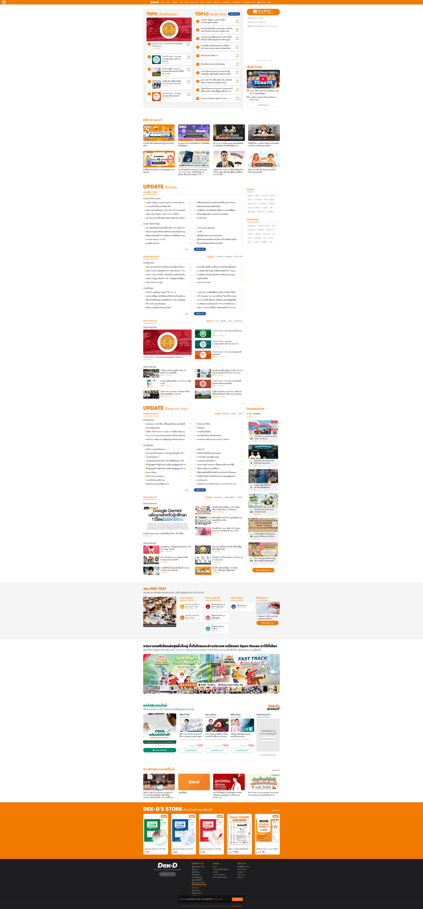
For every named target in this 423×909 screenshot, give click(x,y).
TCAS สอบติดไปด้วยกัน (221, 869)
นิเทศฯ (265, 208)
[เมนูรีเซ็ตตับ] (194, 782)
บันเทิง (240, 414)
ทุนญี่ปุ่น (264, 242)
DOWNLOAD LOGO (167, 874)
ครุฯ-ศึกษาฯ (263, 204)
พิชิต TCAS (185, 715)
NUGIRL (209, 2)
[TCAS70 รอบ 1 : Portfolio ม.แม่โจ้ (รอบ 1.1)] (203, 334)
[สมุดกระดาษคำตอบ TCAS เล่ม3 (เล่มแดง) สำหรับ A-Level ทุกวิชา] (211, 830)
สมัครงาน (195, 869)
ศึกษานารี (270, 230)
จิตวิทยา (258, 208)
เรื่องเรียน (223, 321)
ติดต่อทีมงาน (196, 875)
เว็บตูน (175, 2)
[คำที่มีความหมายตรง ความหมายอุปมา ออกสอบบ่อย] (159, 159)
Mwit (274, 226)
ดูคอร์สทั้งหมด (191, 750)
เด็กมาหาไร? (241, 869)
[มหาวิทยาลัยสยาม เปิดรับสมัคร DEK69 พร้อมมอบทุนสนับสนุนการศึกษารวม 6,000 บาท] (229, 782)
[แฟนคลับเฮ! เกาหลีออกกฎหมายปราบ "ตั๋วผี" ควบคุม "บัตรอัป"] (151, 549)
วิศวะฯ (272, 195)
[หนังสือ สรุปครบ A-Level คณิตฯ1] (267, 830)
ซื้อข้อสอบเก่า (262, 598)
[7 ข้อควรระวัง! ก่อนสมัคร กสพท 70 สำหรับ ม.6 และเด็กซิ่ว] (151, 373)
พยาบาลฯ (264, 195)
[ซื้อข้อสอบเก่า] (268, 608)
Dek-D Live (241, 875)
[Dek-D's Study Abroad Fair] (246, 674)
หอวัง (249, 238)
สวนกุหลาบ (252, 230)
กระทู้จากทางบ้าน (151, 414)
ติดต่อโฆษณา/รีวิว (198, 867)
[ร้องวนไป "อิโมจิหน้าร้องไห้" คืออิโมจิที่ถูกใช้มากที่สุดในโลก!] (203, 549)
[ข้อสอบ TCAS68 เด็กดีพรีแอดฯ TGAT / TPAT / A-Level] (239, 830)
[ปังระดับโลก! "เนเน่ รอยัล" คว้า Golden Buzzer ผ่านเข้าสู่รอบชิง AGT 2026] (203, 531)
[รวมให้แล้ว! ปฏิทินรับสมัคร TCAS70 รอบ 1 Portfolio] (156, 84)
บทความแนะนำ (150, 497)
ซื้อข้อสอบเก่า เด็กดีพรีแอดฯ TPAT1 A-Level (262, 26)
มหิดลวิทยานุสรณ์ (264, 226)
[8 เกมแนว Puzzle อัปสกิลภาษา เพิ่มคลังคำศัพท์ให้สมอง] (194, 132)
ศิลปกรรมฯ (261, 212)
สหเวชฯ (250, 208)
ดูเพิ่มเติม (275, 770)
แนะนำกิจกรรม (220, 396)
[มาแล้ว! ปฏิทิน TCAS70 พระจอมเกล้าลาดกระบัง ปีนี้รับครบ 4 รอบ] (156, 72)
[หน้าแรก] (154, 2)
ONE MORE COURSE (220, 877)
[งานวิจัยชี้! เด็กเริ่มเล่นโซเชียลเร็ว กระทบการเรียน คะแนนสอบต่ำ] (151, 571)
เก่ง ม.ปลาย (210, 715)
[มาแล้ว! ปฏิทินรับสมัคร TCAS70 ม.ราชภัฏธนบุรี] (151, 384)
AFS (270, 242)
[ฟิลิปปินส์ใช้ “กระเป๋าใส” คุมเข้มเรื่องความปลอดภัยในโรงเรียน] (203, 520)
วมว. (273, 234)
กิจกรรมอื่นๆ (257, 514)
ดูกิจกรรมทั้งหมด (262, 570)
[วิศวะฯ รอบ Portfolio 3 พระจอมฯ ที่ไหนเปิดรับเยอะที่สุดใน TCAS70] (151, 394)
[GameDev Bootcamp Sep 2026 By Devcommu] (263, 452)
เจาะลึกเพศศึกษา (229, 497)
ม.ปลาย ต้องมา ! (187, 598)
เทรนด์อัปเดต (218, 497)
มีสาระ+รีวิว (239, 257)
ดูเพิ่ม (186, 249)
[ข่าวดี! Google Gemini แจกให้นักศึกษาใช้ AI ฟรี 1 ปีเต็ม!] (167, 518)
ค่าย (255, 441)
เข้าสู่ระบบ (262, 2)
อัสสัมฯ (258, 234)
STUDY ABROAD (219, 875)
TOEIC (256, 242)
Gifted (271, 238)
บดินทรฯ (251, 234)
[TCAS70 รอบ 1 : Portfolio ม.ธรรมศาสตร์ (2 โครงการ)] (169, 29)
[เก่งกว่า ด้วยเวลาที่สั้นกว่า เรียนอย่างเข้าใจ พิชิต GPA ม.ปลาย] (217, 725)
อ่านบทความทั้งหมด (267, 755)
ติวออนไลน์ (246, 2)
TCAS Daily (165, 76)
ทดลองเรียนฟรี (161, 750)
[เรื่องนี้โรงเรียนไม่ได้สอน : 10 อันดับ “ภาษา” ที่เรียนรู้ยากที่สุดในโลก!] (203, 571)
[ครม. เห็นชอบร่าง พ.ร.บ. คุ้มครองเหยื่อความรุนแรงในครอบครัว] (151, 560)
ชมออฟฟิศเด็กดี (197, 880)
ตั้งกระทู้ (235, 14)
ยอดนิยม (257, 414)
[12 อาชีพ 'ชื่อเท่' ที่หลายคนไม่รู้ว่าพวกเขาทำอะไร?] (159, 132)
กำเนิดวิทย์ (257, 238)
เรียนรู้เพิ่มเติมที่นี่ (218, 899)
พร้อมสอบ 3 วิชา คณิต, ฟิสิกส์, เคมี (240, 739)
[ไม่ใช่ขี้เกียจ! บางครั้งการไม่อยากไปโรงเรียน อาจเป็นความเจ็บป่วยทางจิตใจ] (264, 132)
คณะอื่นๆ (271, 212)
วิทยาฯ (250, 200)
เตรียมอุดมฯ (252, 226)
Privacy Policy (237, 906)
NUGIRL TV (241, 872)
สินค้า (254, 2)
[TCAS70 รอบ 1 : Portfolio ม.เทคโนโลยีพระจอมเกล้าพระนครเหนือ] (203, 384)
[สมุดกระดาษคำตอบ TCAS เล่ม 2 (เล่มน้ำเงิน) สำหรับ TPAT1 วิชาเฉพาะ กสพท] (183, 830)
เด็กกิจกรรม (239, 321)
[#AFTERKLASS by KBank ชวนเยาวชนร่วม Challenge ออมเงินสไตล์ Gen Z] (264, 782)
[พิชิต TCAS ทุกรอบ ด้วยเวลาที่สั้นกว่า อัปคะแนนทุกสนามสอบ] (191, 725)
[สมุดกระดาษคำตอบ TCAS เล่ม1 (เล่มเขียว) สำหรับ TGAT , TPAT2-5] (155, 830)
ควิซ (181, 2)
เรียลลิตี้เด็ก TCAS (243, 867)
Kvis (264, 238)
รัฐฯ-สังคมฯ (251, 212)
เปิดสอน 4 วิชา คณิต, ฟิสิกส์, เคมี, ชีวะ (216, 739)
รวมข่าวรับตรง (156, 48)
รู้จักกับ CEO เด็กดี (198, 883)
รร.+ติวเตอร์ (219, 257)
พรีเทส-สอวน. (237, 598)
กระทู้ (162, 2)
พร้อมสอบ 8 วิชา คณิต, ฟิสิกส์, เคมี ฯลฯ (191, 739)
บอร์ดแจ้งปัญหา (197, 877)
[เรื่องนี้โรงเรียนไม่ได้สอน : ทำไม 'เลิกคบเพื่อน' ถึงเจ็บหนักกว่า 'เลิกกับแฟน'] (203, 510)
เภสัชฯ (257, 195)
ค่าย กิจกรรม (194, 2)
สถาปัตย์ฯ (258, 200)
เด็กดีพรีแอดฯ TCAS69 (255, 18)
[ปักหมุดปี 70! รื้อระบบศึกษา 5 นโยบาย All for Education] (203, 560)
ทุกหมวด (211, 257)
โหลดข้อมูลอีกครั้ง (269, 739)
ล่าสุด (249, 414)
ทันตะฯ (272, 204)
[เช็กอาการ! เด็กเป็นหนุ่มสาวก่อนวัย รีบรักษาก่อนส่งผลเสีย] (264, 159)
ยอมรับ (237, 899)
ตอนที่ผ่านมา (262, 105)
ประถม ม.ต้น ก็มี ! (213, 598)
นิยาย (168, 2)
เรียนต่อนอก (229, 257)
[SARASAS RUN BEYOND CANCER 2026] (263, 501)
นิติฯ (271, 208)
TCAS (186, 2)
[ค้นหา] (269, 2)
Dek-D (215, 867)
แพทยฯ (250, 195)
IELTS (250, 242)
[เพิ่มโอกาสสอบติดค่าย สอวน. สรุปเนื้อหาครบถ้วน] (242, 725)
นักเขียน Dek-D (197, 893)
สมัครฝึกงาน (196, 872)
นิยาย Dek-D (196, 890)
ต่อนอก (202, 2)
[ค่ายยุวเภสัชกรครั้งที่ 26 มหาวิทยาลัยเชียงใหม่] (263, 477)
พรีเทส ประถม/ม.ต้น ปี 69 (256, 22)
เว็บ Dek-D (195, 888)
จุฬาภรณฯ (266, 234)
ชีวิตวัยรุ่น (217, 2)
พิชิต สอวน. (236, 715)
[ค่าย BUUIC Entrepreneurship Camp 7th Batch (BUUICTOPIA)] (263, 428)
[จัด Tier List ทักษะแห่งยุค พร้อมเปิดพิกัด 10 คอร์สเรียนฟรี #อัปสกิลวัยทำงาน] (229, 132)
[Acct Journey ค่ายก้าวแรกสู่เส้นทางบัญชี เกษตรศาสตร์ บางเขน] (263, 550)
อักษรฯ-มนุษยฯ (269, 200)
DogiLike (240, 877)
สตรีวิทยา (261, 230)
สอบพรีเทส (226, 2)
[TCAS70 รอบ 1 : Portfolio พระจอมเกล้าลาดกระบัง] (156, 96)
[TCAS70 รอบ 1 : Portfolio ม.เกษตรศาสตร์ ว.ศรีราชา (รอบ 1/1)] (156, 59)
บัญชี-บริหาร (252, 204)
